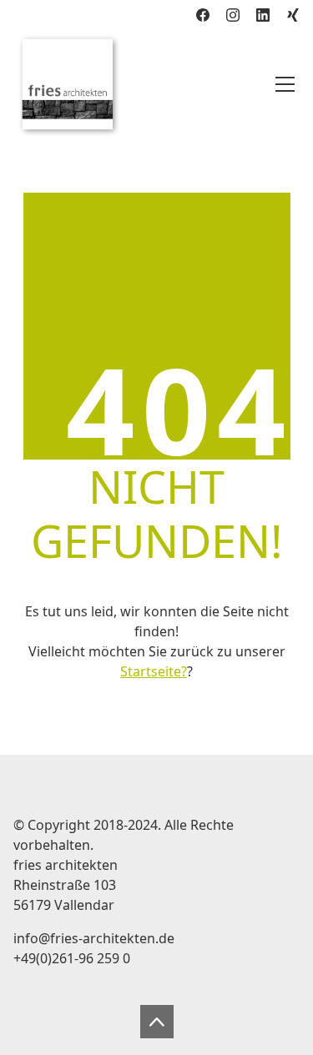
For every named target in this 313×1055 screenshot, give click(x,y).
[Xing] (293, 15)
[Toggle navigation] (285, 84)
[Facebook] (203, 15)
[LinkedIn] (263, 15)
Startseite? (153, 671)
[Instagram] (233, 15)
